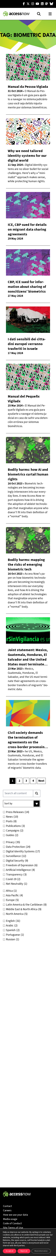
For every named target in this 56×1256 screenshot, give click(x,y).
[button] (21, 803)
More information (41, 1251)
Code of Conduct (12, 1223)
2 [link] (19, 781)
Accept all (9, 1251)
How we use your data (15, 1215)
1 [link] (12, 781)
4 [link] (33, 781)
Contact (7, 1206)
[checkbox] (28, 812)
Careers (7, 1210)
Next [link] (41, 781)
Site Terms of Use (13, 1228)
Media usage (10, 1219)
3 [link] (26, 781)
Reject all (23, 1251)
